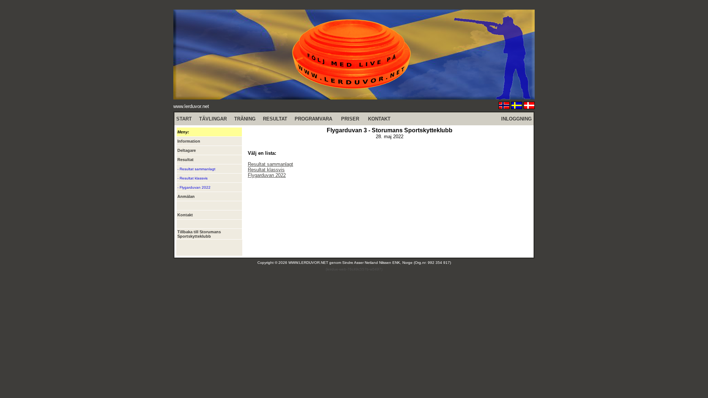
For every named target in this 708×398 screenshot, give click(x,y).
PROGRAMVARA (313, 119)
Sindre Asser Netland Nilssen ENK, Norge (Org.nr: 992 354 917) (396, 263)
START (184, 119)
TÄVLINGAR (213, 119)
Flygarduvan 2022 (267, 175)
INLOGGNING (516, 119)
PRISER (350, 119)
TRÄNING (245, 119)
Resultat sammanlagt (270, 164)
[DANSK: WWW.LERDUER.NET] (529, 107)
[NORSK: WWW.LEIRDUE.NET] (504, 107)
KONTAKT (379, 119)
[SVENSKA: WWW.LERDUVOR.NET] (516, 107)
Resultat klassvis (266, 169)
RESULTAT (275, 119)
